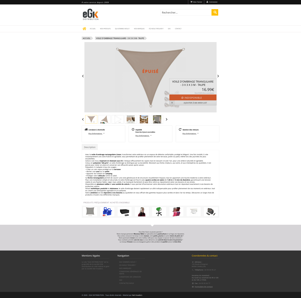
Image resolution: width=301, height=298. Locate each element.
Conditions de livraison (130, 277)
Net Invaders (137, 295)
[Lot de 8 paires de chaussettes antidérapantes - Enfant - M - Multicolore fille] (176, 212)
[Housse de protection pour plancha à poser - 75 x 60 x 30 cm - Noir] (124, 212)
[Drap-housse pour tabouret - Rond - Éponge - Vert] (159, 212)
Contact (178, 29)
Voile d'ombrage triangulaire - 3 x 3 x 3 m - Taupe (120, 38)
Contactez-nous (126, 283)
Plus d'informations (95, 133)
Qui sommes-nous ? (122, 29)
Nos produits (105, 29)
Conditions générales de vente (130, 272)
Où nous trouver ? (156, 29)
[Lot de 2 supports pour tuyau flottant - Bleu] (107, 212)
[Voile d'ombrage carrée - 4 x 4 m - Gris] (90, 212)
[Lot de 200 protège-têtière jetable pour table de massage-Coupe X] (193, 212)
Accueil (93, 29)
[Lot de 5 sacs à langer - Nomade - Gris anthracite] (211, 212)
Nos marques (139, 29)
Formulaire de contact (204, 287)
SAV (169, 29)
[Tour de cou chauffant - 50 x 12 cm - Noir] (142, 212)
